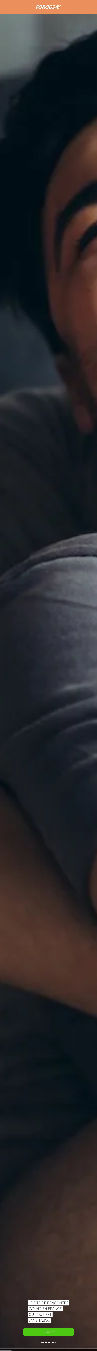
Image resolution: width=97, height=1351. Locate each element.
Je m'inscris (48, 1331)
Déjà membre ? (48, 1342)
